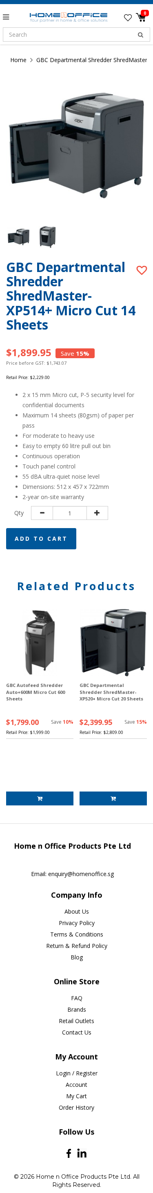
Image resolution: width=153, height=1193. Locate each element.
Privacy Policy (77, 923)
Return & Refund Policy (76, 946)
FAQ (76, 998)
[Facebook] (69, 1153)
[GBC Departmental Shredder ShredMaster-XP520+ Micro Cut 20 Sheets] (113, 642)
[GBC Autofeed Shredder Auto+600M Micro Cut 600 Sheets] (39, 642)
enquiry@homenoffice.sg (81, 874)
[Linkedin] (82, 1153)
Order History (76, 1107)
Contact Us (76, 1032)
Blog (77, 957)
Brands (76, 1009)
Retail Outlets (76, 1021)
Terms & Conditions (76, 934)
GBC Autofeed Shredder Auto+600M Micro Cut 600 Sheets (35, 692)
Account (76, 1084)
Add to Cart (41, 538)
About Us (76, 911)
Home (18, 60)
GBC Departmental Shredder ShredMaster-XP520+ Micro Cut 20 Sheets (111, 692)
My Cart (76, 1096)
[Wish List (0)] (128, 17)
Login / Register (77, 1073)
